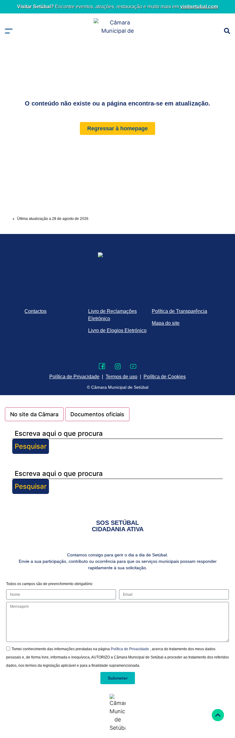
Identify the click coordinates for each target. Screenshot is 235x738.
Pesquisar (31, 446)
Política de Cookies (165, 376)
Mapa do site (166, 323)
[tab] (34, 414)
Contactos (35, 311)
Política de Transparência (179, 311)
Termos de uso (121, 376)
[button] (9, 31)
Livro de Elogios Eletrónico (117, 330)
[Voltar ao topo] (218, 715)
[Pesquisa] (227, 31)
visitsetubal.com (199, 6)
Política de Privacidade (130, 649)
